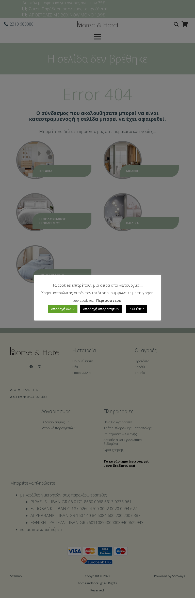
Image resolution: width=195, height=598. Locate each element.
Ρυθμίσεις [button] (136, 309)
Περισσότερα (108, 300)
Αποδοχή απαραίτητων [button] (101, 309)
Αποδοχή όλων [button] (62, 309)
